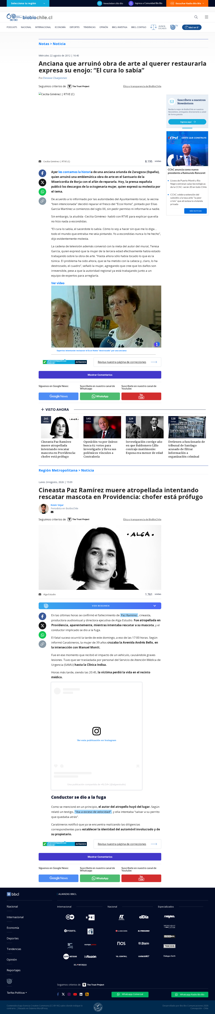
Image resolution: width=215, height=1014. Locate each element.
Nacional (26, 27)
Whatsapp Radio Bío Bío (192, 994)
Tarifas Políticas (16, 992)
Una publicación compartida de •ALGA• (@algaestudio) (96, 784)
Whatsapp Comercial (132, 994)
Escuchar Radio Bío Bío (188, 3)
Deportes (74, 27)
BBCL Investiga (119, 27)
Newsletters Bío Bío (113, 3)
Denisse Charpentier (55, 78)
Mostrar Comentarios (100, 374)
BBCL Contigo (138, 27)
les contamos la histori (74, 172)
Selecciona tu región (23, 3)
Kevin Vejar (57, 505)
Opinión (103, 27)
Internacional (43, 27)
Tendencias (89, 27)
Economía (60, 27)
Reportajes (13, 970)
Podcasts (12, 27)
